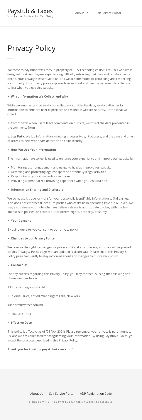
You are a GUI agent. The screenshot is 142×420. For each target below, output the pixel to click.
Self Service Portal (108, 13)
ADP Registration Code (96, 394)
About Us (81, 13)
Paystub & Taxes (30, 11)
